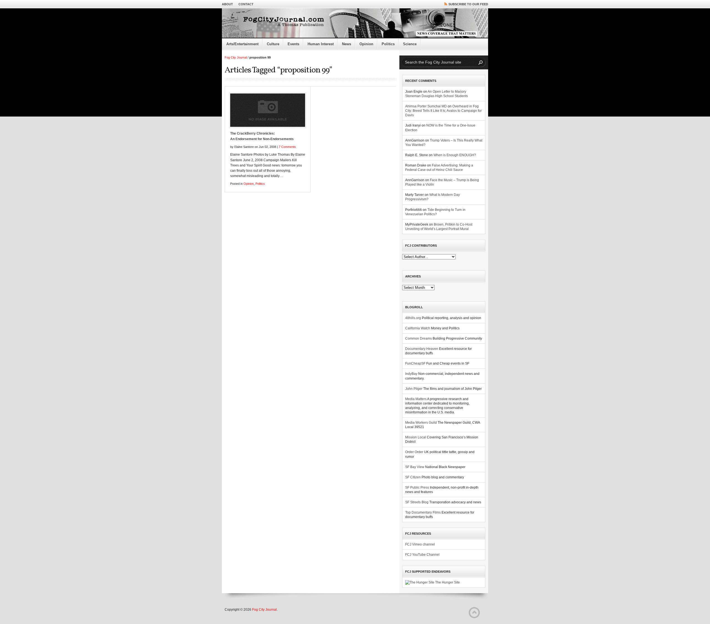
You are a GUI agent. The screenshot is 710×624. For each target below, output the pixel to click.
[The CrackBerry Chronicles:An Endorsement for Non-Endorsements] (267, 110)
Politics (388, 44)
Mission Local (415, 437)
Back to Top (474, 612)
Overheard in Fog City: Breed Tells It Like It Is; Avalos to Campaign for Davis (443, 111)
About (227, 4)
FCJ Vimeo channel (420, 544)
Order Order (414, 452)
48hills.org (413, 318)
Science (410, 44)
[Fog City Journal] (355, 23)
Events (293, 44)
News (346, 44)
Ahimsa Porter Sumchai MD (426, 106)
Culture (273, 44)
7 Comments (287, 146)
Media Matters (416, 399)
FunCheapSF (415, 363)
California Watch (417, 328)
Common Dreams (418, 338)
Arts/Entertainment (242, 44)
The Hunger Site (447, 582)
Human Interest (321, 44)
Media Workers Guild (421, 422)
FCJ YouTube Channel (422, 554)
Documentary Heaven (421, 348)
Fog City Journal (236, 57)
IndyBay (411, 373)
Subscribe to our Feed (468, 4)
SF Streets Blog (416, 502)
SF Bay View (414, 467)
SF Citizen (413, 477)
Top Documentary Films (423, 512)
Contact (246, 4)
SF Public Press (417, 487)
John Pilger (413, 388)
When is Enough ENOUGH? (454, 155)
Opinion (366, 44)
